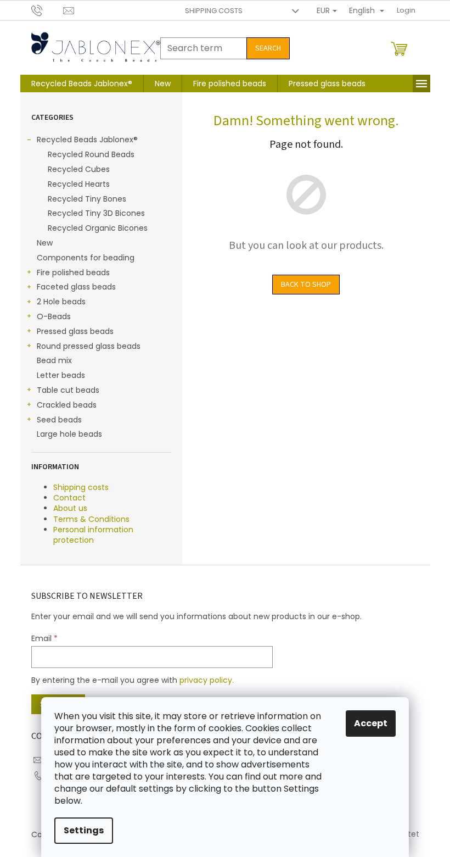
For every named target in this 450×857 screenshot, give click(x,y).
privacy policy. (206, 680)
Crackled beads (67, 404)
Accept (370, 723)
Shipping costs (214, 10)
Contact (69, 497)
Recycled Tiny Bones (87, 198)
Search (268, 48)
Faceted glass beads (76, 286)
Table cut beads (68, 390)
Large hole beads (69, 434)
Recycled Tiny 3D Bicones (96, 213)
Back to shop (306, 284)
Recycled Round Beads (91, 154)
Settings (84, 830)
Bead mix (54, 360)
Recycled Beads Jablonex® (87, 139)
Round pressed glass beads (88, 346)
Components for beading (85, 257)
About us (70, 508)
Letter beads (61, 375)
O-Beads (54, 316)
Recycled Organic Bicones (98, 227)
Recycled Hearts (79, 184)
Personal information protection (93, 535)
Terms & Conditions (91, 519)
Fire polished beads (73, 272)
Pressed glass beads (75, 331)
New (45, 242)
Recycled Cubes (79, 169)
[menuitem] (81, 83)
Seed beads (59, 419)
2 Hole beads (61, 301)
